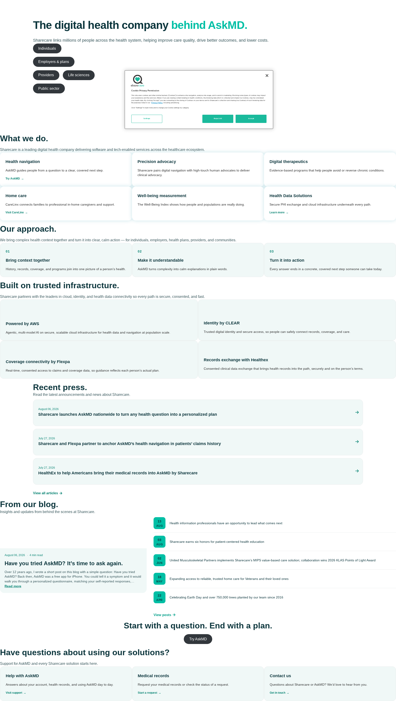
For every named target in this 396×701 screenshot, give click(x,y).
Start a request (147, 692)
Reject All (218, 119)
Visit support (14, 692)
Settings (146, 119)
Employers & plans (53, 62)
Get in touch (277, 692)
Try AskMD (13, 178)
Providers (46, 75)
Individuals (47, 48)
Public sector (48, 88)
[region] (198, 99)
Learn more (277, 212)
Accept (251, 119)
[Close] (267, 76)
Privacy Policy (156, 103)
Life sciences (78, 75)
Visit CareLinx (15, 212)
